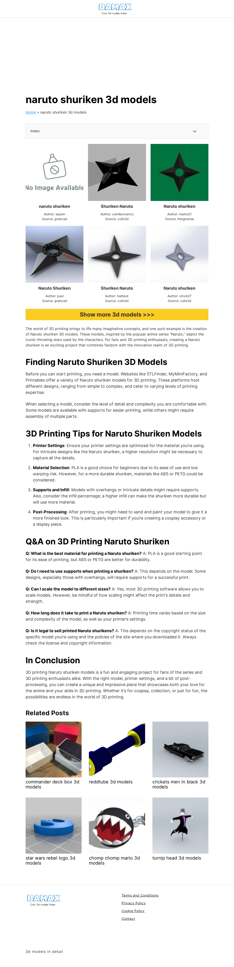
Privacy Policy (134, 903)
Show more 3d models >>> (117, 314)
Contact (128, 918)
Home (31, 112)
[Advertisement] (117, 52)
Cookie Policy (133, 911)
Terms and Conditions (140, 895)
